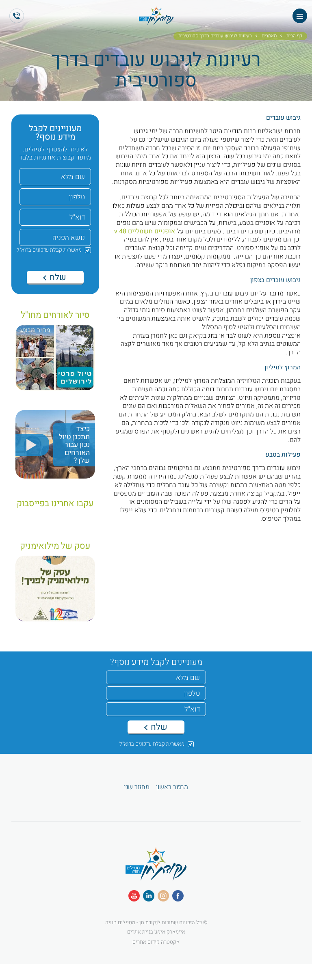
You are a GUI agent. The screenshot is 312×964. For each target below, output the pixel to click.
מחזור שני (137, 787)
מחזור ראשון (172, 787)
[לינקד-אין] (148, 895)
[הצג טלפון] (16, 16)
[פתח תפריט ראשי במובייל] (299, 16)
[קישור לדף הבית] (156, 21)
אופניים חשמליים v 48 (144, 231)
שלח (57, 277)
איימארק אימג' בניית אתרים (156, 931)
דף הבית (294, 36)
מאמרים (269, 36)
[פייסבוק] (178, 895)
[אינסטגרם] (163, 895)
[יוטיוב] (134, 895)
